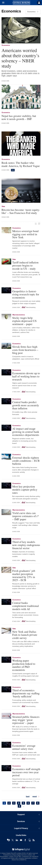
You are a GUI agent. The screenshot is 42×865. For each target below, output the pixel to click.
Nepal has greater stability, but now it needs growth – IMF (19, 117)
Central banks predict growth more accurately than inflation (25, 405)
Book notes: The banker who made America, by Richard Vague (21, 164)
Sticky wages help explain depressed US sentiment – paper (24, 321)
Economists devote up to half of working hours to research (26, 376)
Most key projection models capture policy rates (24, 489)
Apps (29, 840)
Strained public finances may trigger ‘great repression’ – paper (25, 719)
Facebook (25, 840)
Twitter (12, 840)
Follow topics (8, 840)
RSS (33, 840)
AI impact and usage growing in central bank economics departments (25, 431)
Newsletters (21, 840)
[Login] (39, 3)
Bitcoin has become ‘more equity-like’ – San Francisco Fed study (21, 211)
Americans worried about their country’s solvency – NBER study (20, 58)
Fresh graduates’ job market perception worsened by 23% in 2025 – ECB (23, 575)
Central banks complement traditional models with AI (25, 606)
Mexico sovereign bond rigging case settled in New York (25, 234)
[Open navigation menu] (2, 2)
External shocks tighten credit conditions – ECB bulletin (26, 460)
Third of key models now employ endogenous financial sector (26, 545)
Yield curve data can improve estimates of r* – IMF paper (25, 516)
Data (3, 206)
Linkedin (16, 840)
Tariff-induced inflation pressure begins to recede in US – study (25, 265)
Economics (6, 45)
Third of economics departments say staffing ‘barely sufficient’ (26, 693)
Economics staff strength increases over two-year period (26, 772)
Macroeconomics (18, 315)
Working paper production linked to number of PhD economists (23, 665)
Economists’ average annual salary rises (23, 747)
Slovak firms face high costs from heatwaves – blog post (25, 349)
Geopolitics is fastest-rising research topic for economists (25, 294)
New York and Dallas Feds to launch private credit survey (24, 634)
